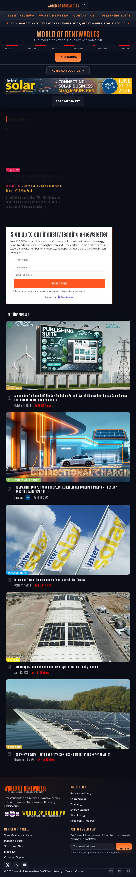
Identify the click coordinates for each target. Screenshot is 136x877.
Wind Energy (78, 815)
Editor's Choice (14, 388)
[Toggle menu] (84, 5)
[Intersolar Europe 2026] (68, 86)
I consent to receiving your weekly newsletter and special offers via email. (50, 291)
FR (128, 871)
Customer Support (15, 857)
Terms (68, 871)
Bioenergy (76, 804)
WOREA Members (53, 15)
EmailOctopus (67, 297)
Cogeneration (13, 169)
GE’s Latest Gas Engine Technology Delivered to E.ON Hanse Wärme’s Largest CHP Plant (33, 178)
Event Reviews (20, 15)
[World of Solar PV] (43, 815)
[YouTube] (24, 865)
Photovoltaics (78, 798)
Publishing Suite (115, 15)
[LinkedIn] (16, 865)
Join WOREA (68, 57)
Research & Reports (82, 820)
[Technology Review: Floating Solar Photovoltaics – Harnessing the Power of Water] (68, 714)
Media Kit (9, 851)
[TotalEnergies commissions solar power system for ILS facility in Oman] (68, 627)
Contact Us (84, 15)
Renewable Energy (81, 793)
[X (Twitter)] (7, 865)
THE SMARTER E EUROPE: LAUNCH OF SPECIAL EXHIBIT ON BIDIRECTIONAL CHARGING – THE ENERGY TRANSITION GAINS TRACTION (65, 489)
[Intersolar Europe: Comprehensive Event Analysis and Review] (68, 539)
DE (119, 871)
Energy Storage (79, 809)
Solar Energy (13, 659)
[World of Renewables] (12, 815)
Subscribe (123, 848)
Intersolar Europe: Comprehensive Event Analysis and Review (49, 579)
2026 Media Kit (68, 101)
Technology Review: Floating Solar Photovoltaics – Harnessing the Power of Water (62, 754)
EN (111, 871)
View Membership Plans (18, 835)
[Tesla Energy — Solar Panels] (68, 47)
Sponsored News (14, 846)
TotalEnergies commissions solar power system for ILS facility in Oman (56, 667)
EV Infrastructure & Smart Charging (23, 480)
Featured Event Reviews (17, 572)
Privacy (58, 871)
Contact (79, 871)
